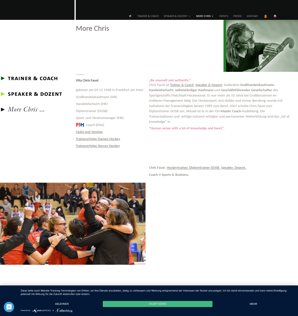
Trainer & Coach (182, 85)
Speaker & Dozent (208, 85)
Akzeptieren (157, 303)
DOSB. (193, 168)
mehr (253, 303)
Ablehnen (62, 303)
